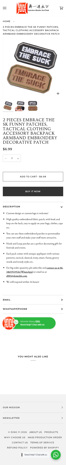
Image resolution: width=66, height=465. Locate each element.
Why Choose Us (14, 437)
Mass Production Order (45, 437)
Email (7, 299)
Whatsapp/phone (15, 309)
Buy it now (33, 191)
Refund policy (17, 447)
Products (51, 432)
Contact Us (20, 442)
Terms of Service (42, 442)
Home (6, 21)
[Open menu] (8, 8)
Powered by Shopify (44, 447)
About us (35, 432)
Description (11, 206)
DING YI (15, 432)
